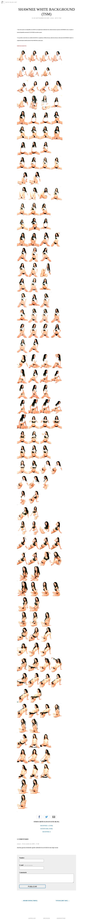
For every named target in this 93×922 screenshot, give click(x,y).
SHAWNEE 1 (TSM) (46, 825)
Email (54, 817)
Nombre (21, 858)
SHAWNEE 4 (46, 832)
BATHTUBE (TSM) (47, 828)
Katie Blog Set (11, 2)
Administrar (61, 918)
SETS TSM (58, 18)
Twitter (46, 817)
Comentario (23, 872)
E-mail (26, 865)
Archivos (46, 918)
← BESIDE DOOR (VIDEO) (29, 900)
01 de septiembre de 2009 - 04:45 (43, 18)
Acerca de (32, 918)
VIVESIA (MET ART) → (62, 900)
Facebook (39, 817)
